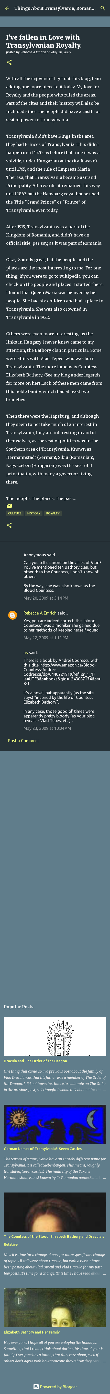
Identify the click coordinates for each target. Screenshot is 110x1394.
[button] (9, 62)
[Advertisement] (55, 814)
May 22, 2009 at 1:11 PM (46, 637)
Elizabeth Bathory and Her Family (32, 1332)
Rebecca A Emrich (40, 613)
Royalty (53, 513)
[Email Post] (9, 507)
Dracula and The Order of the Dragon (35, 1061)
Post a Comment (23, 740)
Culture (14, 513)
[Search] (103, 8)
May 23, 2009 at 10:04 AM (47, 728)
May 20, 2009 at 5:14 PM (46, 598)
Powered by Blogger (58, 1386)
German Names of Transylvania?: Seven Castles (43, 1149)
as (26, 652)
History (33, 513)
